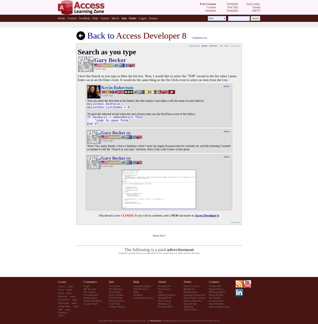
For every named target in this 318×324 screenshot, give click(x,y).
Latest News (115, 286)
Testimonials (164, 289)
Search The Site (116, 300)
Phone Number (216, 295)
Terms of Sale (190, 309)
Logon (142, 18)
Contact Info (215, 286)
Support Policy (216, 289)
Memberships (90, 297)
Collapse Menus (117, 306)
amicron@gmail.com (219, 306)
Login (87, 286)
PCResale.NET (165, 306)
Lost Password (91, 295)
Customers (90, 281)
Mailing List (164, 303)
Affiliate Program (166, 295)
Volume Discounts (193, 300)
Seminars (62, 312)
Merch (115, 18)
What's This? (159, 235)
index (70, 286)
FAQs (136, 292)
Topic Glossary (116, 295)
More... (61, 315)
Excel (61, 289)
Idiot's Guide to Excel (194, 297)
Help (95, 18)
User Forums (115, 292)
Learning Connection (194, 295)
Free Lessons (164, 300)
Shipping (188, 306)
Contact (104, 18)
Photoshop (63, 303)
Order (187, 281)
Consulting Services (143, 297)
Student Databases (93, 300)
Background (164, 286)
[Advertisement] (159, 266)
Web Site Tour (140, 289)
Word (61, 293)
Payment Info (190, 303)
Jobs (160, 292)
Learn (62, 281)
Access (61, 286)
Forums (153, 18)
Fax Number (215, 297)
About (162, 281)
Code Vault (114, 303)
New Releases (115, 289)
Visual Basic (64, 306)
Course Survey (216, 300)
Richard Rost (164, 297)
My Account (90, 289)
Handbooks (189, 289)
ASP (60, 309)
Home (61, 18)
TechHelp (84, 18)
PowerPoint (64, 299)
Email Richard (216, 303)
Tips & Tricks (115, 297)
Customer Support (142, 286)
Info (111, 281)
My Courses (90, 292)
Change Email (91, 303)
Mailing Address (217, 292)
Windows (63, 296)
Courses (72, 18)
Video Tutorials (191, 286)
